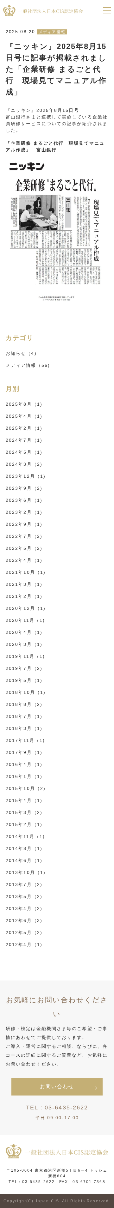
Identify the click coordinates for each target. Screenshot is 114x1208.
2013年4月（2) (24, 908)
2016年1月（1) (24, 776)
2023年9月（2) (24, 488)
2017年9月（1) (24, 752)
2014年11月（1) (25, 836)
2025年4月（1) (24, 416)
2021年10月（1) (26, 572)
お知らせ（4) (21, 353)
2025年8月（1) (24, 404)
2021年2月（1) (24, 596)
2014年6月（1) (24, 860)
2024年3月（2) (24, 464)
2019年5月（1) (24, 680)
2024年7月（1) (24, 440)
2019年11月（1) (25, 656)
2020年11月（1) (25, 620)
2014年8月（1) (24, 848)
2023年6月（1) (24, 500)
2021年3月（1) (24, 584)
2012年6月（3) (24, 920)
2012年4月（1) (24, 944)
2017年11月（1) (25, 740)
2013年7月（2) (24, 884)
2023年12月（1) (26, 476)
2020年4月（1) (24, 632)
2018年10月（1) (26, 692)
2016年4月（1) (24, 764)
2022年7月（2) (24, 536)
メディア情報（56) (28, 365)
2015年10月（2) (26, 788)
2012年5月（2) (24, 932)
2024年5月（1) (24, 452)
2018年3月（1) (24, 728)
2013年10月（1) (26, 872)
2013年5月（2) (24, 896)
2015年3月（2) (24, 812)
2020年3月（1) (24, 644)
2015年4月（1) (24, 800)
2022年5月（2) (24, 548)
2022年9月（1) (24, 524)
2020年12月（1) (26, 608)
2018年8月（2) (24, 704)
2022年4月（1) (24, 560)
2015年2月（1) (24, 824)
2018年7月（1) (24, 716)
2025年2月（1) (24, 428)
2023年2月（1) (24, 512)
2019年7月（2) (24, 668)
